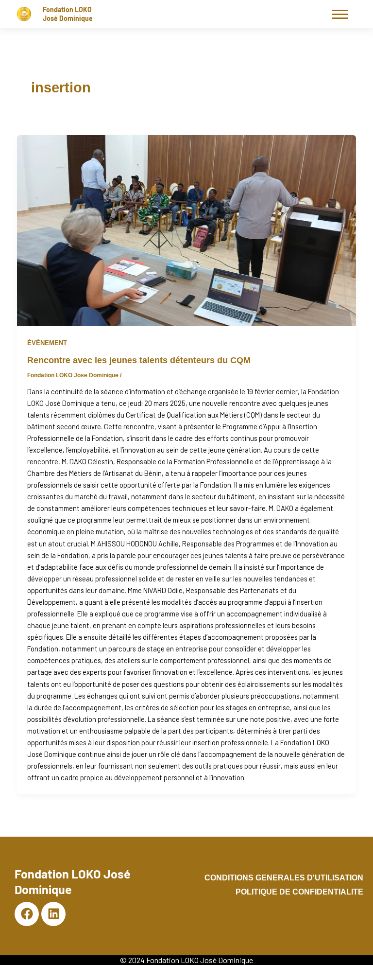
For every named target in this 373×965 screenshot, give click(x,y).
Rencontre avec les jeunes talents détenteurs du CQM (139, 360)
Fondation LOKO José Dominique (68, 13)
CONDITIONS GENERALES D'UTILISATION (283, 878)
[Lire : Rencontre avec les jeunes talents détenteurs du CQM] (186, 230)
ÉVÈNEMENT (47, 343)
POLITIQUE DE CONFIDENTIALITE (299, 892)
